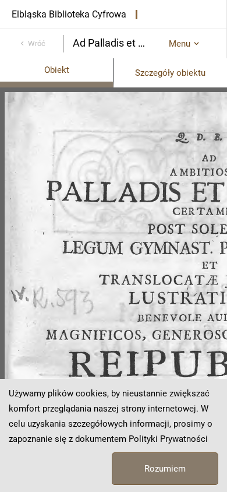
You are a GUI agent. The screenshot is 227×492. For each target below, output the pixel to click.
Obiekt (56, 70)
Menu (179, 43)
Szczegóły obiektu (170, 73)
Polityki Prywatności (168, 439)
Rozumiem (165, 468)
